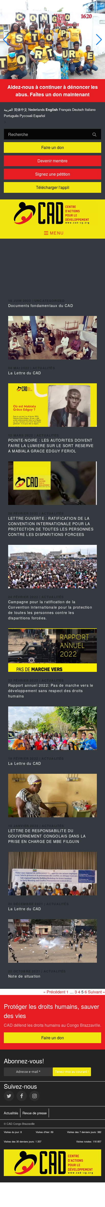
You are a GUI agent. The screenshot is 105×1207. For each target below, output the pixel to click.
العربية (8, 109)
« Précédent (54, 992)
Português (11, 115)
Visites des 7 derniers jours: (82, 1132)
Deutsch (78, 109)
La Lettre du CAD (24, 372)
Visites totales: (84, 1141)
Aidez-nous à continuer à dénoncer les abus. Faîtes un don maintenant (52, 90)
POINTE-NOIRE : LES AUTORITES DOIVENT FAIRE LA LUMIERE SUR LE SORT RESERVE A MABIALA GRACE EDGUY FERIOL (51, 445)
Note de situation (24, 976)
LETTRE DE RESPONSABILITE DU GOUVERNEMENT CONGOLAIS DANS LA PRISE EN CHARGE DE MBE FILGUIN (47, 836)
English (52, 109)
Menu (56, 233)
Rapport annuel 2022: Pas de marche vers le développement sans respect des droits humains (50, 690)
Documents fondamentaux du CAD (40, 305)
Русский (26, 115)
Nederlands (36, 109)
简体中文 (20, 109)
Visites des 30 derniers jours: (19, 1141)
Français (65, 109)
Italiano (90, 109)
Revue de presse (34, 1112)
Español (39, 115)
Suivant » (96, 992)
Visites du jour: (12, 1132)
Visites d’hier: (43, 1132)
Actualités (11, 1112)
